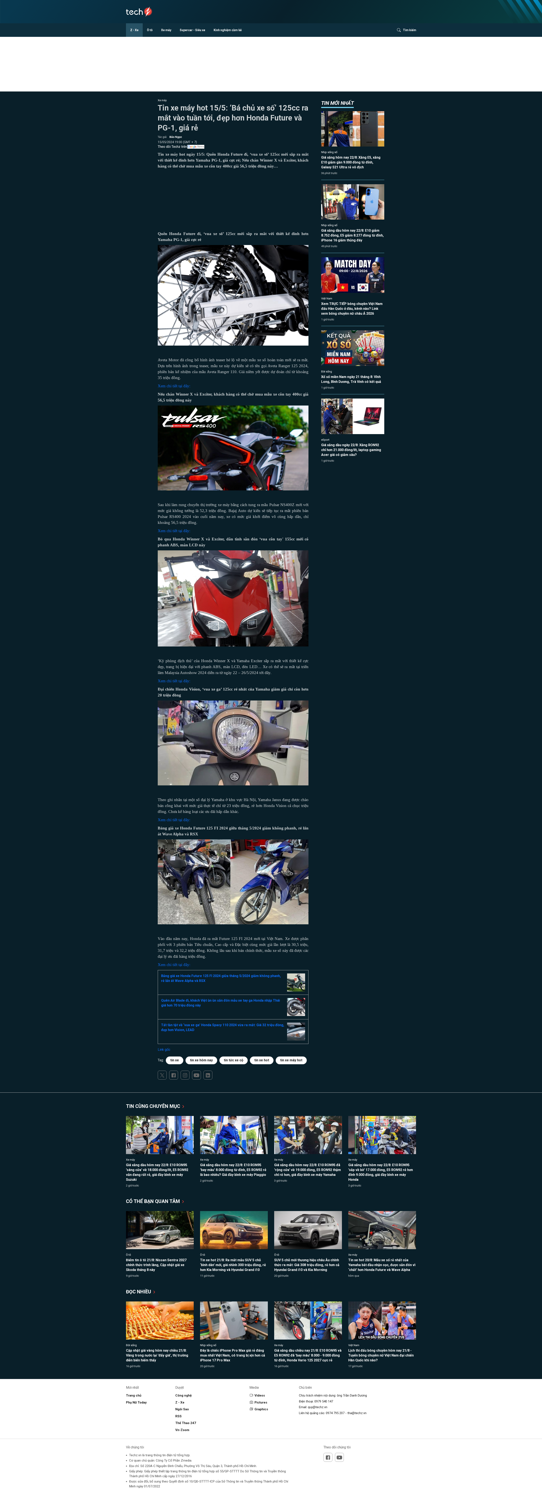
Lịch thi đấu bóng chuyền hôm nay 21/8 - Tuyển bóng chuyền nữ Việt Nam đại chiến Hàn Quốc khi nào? (381, 1355)
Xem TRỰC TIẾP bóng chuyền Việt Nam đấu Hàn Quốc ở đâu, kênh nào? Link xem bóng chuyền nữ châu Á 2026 (352, 309)
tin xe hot (261, 1060)
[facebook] (173, 1075)
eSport (325, 439)
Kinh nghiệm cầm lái (228, 30)
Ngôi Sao (182, 1409)
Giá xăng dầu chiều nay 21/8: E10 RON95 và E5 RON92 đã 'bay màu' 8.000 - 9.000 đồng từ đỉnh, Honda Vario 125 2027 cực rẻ (308, 1355)
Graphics (261, 1409)
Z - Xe (134, 30)
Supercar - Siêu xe (192, 30)
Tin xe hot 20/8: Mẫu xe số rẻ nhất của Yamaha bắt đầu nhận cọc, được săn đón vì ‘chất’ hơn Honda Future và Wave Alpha (381, 1265)
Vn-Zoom (182, 1430)
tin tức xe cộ (233, 1060)
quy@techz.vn (317, 1407)
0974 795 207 (335, 1413)
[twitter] (162, 1075)
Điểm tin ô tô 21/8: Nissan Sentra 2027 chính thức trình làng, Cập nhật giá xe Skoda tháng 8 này (156, 1265)
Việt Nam (326, 298)
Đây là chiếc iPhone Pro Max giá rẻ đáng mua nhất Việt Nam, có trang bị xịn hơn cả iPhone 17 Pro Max (232, 1355)
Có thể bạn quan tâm (153, 1201)
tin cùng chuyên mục (153, 1106)
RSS (178, 1416)
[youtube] (196, 1075)
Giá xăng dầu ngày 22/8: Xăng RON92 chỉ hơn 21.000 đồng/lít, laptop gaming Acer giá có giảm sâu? (351, 450)
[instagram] (185, 1075)
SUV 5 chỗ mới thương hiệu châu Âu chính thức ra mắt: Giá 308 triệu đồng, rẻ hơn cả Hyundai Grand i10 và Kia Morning (306, 1265)
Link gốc (164, 1050)
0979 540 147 (323, 1401)
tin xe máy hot (291, 1060)
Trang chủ (133, 1395)
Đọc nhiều (139, 1292)
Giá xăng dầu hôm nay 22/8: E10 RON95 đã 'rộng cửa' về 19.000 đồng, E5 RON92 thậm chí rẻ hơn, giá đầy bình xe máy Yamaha (307, 1170)
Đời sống (326, 371)
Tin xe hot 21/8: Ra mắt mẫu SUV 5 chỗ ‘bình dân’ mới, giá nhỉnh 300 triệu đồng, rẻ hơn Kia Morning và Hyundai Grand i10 (233, 1265)
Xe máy (166, 30)
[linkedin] (207, 1075)
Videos (259, 1395)
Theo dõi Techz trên (172, 147)
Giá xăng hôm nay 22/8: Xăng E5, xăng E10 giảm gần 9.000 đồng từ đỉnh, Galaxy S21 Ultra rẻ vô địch (350, 162)
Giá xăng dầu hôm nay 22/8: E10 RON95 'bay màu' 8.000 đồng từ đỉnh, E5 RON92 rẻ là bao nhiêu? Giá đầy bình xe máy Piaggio (233, 1170)
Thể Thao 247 (185, 1423)
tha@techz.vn (356, 1413)
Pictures (260, 1402)
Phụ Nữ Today (136, 1402)
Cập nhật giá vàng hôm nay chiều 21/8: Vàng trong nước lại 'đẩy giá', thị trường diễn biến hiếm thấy (157, 1355)
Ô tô (150, 30)
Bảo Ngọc (175, 136)
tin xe (174, 1060)
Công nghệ (183, 1395)
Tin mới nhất (337, 103)
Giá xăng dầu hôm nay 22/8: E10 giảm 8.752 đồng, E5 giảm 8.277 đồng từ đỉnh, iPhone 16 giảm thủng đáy (352, 235)
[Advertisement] (233, 201)
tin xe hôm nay (201, 1060)
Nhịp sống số (329, 152)
